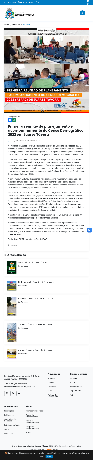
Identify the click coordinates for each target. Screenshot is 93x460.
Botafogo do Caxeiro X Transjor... (36, 282)
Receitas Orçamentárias (32, 421)
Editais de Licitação (12, 425)
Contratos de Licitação (10, 420)
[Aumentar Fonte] (87, 3)
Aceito (49, 456)
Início (6, 24)
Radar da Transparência (32, 416)
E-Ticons (48, 449)
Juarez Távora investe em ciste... (35, 324)
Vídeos (51, 382)
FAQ (71, 395)
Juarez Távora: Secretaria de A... (35, 350)
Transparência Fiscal (34, 411)
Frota (28, 432)
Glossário (73, 378)
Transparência (27, 2)
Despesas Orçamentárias (32, 427)
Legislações (9, 411)
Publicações (9, 415)
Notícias (16, 24)
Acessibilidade (76, 387)
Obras (6, 429)
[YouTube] (87, 1)
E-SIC (40, 2)
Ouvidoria (11, 2)
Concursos (8, 433)
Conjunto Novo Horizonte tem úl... (36, 298)
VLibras (73, 382)
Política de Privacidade (53, 395)
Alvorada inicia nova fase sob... (35, 262)
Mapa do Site (75, 391)
